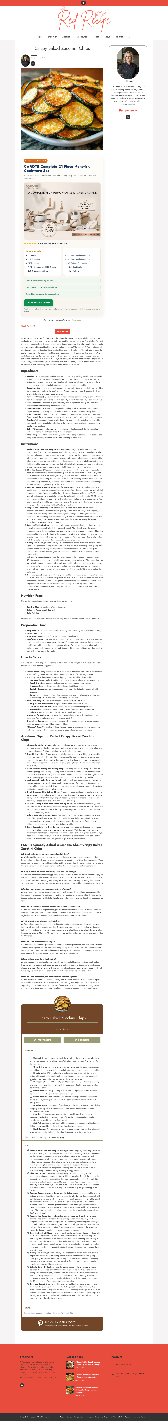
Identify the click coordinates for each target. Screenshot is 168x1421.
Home (40, 37)
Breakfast (52, 37)
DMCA (113, 1417)
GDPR (120, 1417)
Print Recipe (62, 331)
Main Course (81, 37)
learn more (76, 320)
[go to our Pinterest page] (83, 3)
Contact (119, 37)
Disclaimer (128, 1417)
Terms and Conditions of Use (98, 1417)
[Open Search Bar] (129, 37)
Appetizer (66, 37)
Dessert (95, 37)
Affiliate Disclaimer (141, 1417)
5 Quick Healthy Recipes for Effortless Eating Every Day (87, 1376)
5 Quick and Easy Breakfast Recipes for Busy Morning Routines (86, 1390)
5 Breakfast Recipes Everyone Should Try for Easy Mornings (87, 1363)
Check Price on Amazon (38, 302)
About (107, 37)
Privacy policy (79, 1417)
